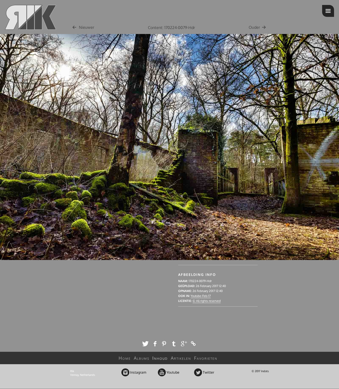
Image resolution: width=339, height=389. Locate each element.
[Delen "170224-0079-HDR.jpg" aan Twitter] (145, 343)
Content (155, 27)
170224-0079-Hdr (179, 27)
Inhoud (160, 358)
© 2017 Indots (260, 371)
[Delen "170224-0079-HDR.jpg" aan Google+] (184, 343)
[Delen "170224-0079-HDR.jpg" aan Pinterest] (164, 343)
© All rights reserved (207, 301)
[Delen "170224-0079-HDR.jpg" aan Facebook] (155, 343)
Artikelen (181, 358)
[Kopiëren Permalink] (193, 343)
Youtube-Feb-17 (201, 296)
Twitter (198, 372)
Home (125, 358)
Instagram (125, 372)
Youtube (162, 372)
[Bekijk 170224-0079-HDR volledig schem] (169, 262)
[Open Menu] (328, 11)
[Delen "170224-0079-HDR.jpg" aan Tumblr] (174, 343)
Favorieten (205, 358)
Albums (141, 358)
